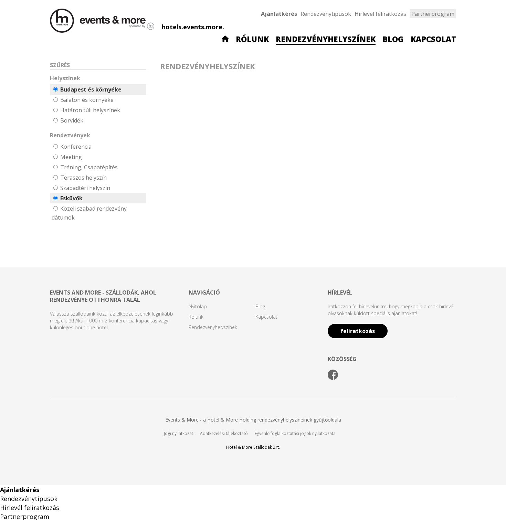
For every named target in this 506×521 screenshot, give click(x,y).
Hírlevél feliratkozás (380, 14)
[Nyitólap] (225, 39)
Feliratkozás (357, 331)
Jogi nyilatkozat (178, 433)
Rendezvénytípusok (326, 14)
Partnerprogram (432, 14)
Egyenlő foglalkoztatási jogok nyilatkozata (295, 433)
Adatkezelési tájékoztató (224, 433)
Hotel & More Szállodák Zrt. (253, 447)
